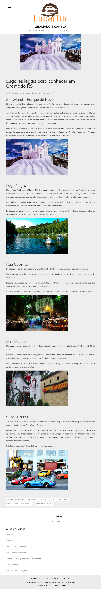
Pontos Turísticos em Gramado (19, 503)
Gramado (44, 499)
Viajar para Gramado (44, 503)
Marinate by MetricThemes (37, 583)
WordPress (71, 583)
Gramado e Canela (50, 26)
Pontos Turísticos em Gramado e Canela (22, 93)
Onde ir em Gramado (60, 499)
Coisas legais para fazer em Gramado (22, 499)
